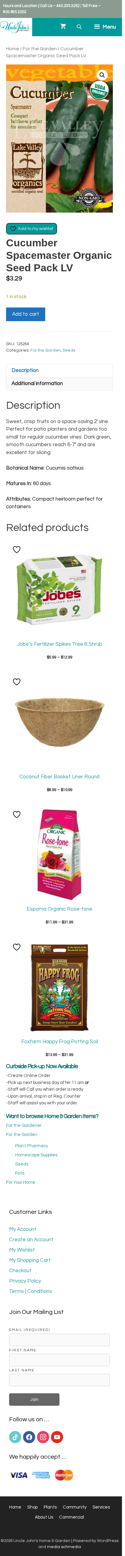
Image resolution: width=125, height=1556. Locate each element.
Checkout (20, 1270)
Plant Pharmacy (31, 1146)
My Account (22, 1229)
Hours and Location (20, 6)
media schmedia (64, 1547)
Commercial (71, 1517)
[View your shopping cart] (63, 27)
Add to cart (25, 314)
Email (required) (29, 1330)
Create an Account (31, 1239)
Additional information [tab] (37, 383)
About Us (44, 1517)
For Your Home (20, 1182)
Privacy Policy (25, 1281)
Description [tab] (25, 370)
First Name (22, 1350)
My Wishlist (22, 1250)
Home (12, 48)
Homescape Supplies (36, 1155)
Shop (32, 1507)
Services (101, 1507)
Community (74, 1507)
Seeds (68, 350)
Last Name (21, 1370)
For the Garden (40, 48)
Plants (50, 1507)
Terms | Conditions (30, 1291)
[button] (102, 75)
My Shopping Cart (30, 1260)
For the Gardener (24, 1125)
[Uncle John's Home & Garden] (14, 27)
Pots (19, 1173)
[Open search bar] (80, 27)
